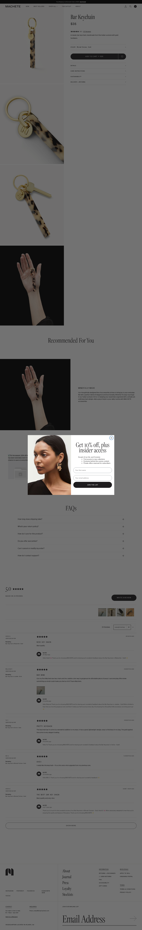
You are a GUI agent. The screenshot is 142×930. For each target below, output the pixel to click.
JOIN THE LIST (92, 485)
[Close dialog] (111, 438)
